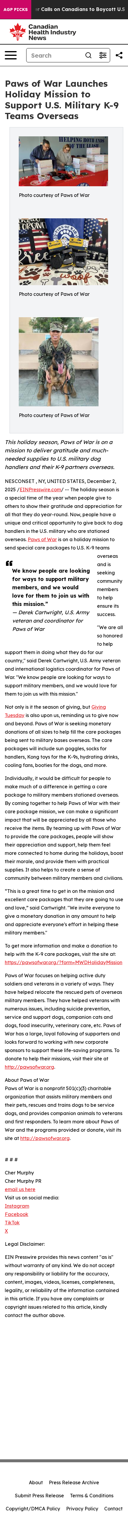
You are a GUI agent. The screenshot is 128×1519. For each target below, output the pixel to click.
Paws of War (42, 539)
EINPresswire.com (40, 489)
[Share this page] (119, 55)
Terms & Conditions (91, 1496)
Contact (113, 1509)
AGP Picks (16, 9)
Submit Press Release (39, 1496)
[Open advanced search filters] (103, 55)
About (36, 1482)
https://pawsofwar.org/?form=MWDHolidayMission (63, 962)
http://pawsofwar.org (29, 1067)
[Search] (88, 55)
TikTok (12, 1223)
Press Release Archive (74, 1482)
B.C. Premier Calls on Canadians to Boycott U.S (67, 9)
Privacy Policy (82, 1509)
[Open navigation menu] (11, 55)
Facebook (16, 1214)
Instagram (17, 1206)
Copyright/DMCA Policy (33, 1509)
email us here (20, 1189)
